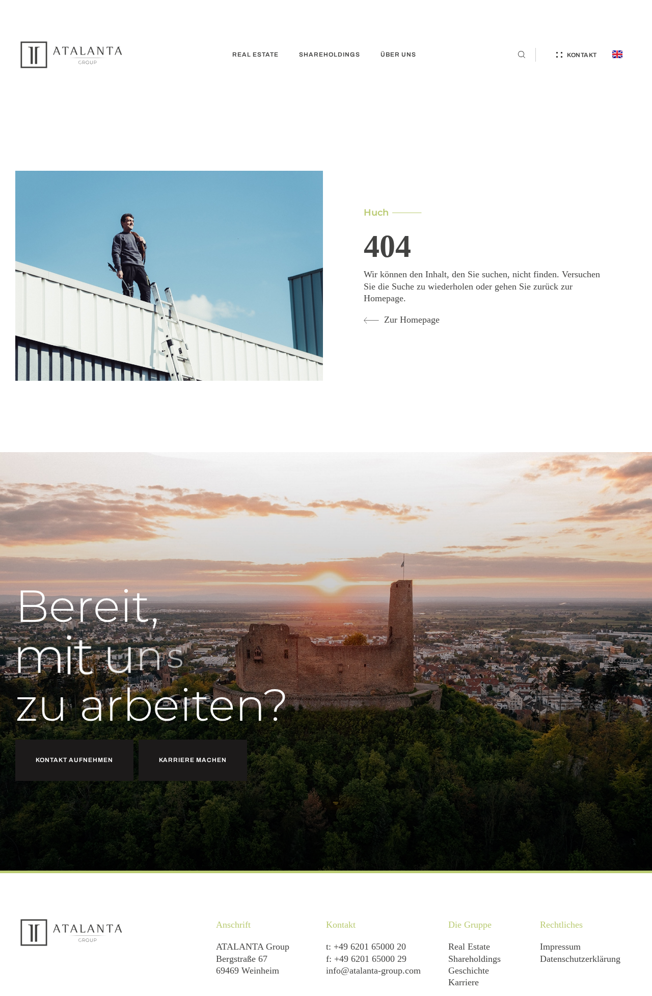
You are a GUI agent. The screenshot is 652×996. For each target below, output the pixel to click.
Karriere (463, 982)
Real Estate (469, 946)
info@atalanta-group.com (373, 970)
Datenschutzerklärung (580, 959)
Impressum (560, 946)
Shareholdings (474, 959)
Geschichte (468, 970)
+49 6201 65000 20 (370, 946)
